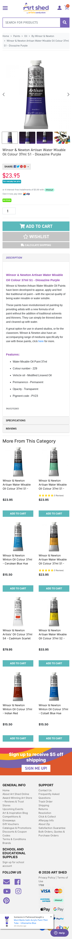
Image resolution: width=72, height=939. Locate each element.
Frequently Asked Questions (49, 795)
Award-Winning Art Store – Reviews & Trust (17, 799)
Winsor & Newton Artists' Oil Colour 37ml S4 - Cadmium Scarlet (17, 634)
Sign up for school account (13, 864)
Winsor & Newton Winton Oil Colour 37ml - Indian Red (17, 709)
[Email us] (8, 883)
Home (6, 790)
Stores (6, 805)
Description (14, 257)
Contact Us (45, 790)
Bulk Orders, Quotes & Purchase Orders (52, 833)
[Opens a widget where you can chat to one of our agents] (59, 933)
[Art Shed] (36, 7)
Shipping (44, 805)
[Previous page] (4, 94)
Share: (9, 166)
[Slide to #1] (10, 138)
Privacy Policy (47, 877)
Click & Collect (47, 816)
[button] (36, 236)
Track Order (46, 801)
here (41, 341)
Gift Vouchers (11, 824)
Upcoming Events (13, 809)
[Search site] (64, 22)
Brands (7, 843)
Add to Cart (38, 226)
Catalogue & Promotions (17, 828)
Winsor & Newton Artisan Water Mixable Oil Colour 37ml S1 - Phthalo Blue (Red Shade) (17, 488)
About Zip (44, 824)
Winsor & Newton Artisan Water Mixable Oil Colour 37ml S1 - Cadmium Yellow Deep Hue (53, 563)
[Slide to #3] (62, 138)
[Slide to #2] (45, 138)
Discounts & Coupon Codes (15, 833)
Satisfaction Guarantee (52, 828)
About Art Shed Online (16, 794)
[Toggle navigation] (5, 7)
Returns (43, 809)
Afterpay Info (46, 820)
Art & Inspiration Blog (15, 812)
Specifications (15, 420)
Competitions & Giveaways (12, 818)
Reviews (11, 428)
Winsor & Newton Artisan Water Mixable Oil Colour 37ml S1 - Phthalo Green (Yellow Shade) (53, 488)
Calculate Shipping (37, 245)
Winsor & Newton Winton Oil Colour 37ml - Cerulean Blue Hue (17, 559)
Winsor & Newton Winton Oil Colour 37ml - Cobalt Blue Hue (53, 709)
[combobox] (36, 23)
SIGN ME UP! (36, 768)
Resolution (45, 812)
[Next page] (68, 94)
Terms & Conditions (14, 839)
